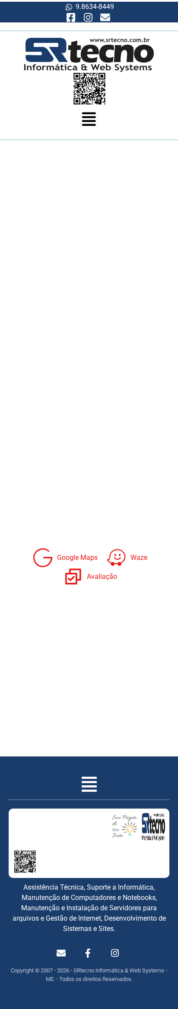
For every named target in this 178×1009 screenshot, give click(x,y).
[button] (88, 119)
